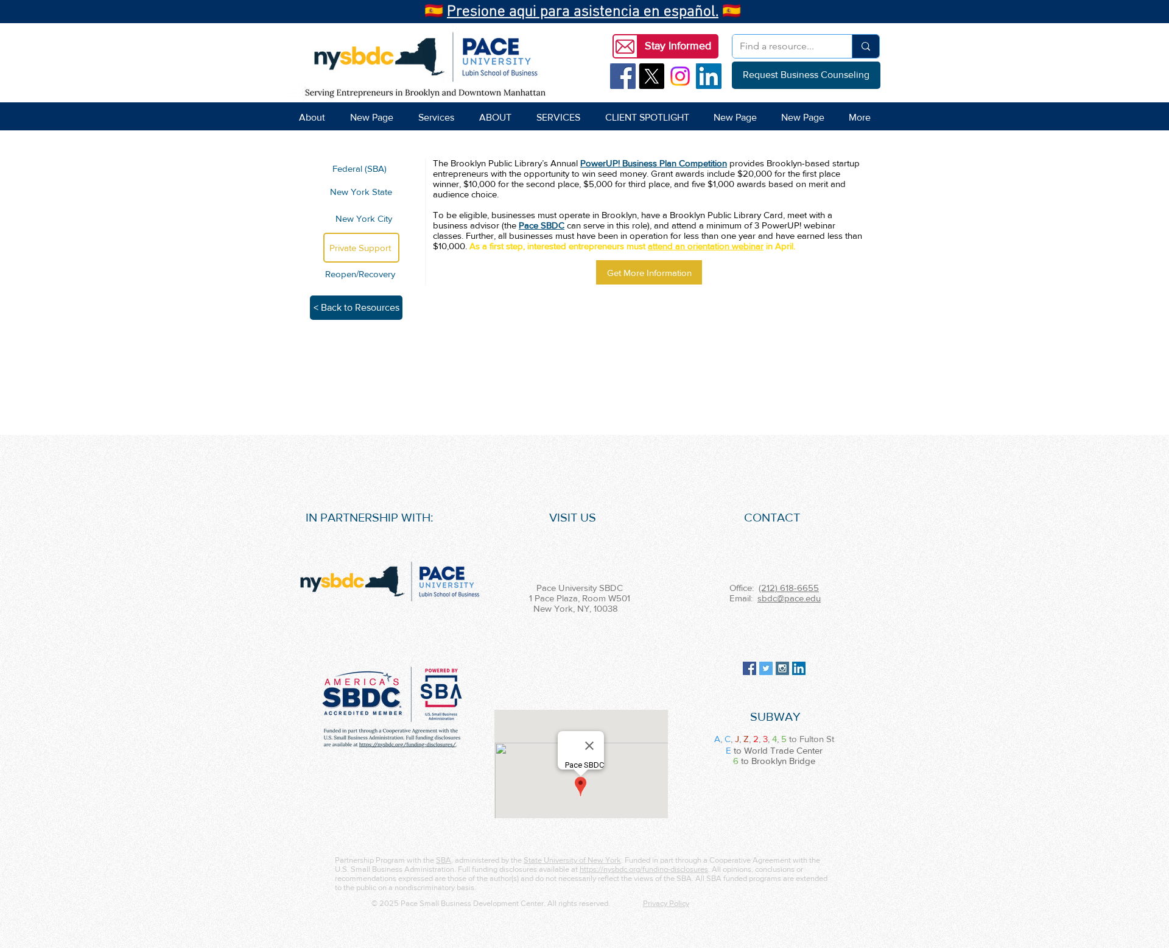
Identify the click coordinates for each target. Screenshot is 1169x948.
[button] (677, 46)
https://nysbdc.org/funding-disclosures (644, 869)
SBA (443, 860)
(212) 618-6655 (789, 587)
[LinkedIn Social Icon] (708, 76)
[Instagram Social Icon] (782, 668)
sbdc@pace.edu (789, 598)
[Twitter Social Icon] (766, 668)
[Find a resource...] (865, 46)
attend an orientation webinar (706, 246)
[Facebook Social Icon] (623, 76)
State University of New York (572, 860)
